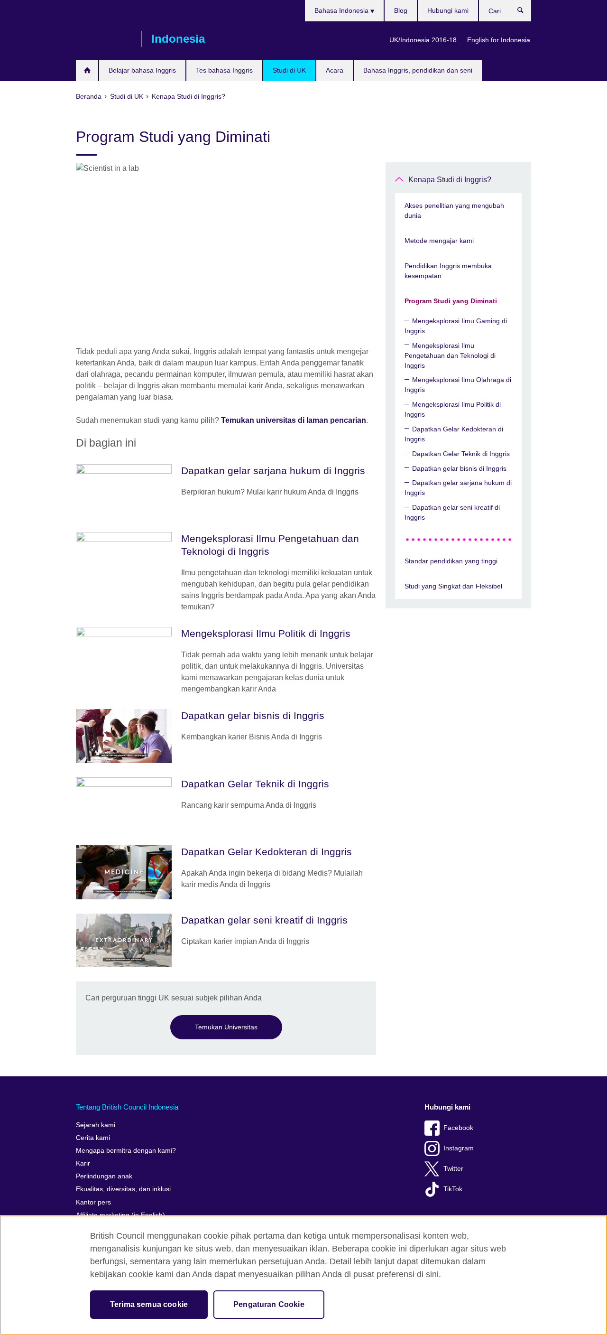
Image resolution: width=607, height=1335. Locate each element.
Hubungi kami (448, 10)
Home (87, 70)
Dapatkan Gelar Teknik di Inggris (461, 453)
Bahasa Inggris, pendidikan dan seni (417, 70)
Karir (83, 1163)
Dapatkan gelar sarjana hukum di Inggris (458, 487)
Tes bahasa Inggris (224, 70)
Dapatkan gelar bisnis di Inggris (459, 468)
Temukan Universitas (226, 1027)
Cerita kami (93, 1137)
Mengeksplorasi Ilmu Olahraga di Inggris (458, 384)
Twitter (453, 1168)
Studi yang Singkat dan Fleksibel (453, 586)
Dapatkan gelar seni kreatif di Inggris (452, 512)
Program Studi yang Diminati (451, 301)
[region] (303, 1275)
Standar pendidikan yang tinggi (451, 561)
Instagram (458, 1148)
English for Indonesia (498, 40)
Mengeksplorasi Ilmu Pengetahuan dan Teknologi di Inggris (450, 355)
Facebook (458, 1127)
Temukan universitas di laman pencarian (293, 420)
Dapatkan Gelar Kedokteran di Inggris (454, 434)
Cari (525, 12)
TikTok (452, 1189)
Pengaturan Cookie (268, 1304)
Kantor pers (93, 1202)
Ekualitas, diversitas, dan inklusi (123, 1189)
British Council (104, 39)
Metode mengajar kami (439, 240)
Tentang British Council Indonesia (127, 1107)
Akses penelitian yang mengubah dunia (454, 210)
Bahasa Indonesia (342, 10)
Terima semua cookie (149, 1304)
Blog (400, 10)
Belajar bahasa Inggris (142, 70)
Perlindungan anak (104, 1176)
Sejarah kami (95, 1125)
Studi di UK (289, 70)
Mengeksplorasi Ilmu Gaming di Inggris (456, 326)
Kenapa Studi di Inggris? (449, 180)
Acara (334, 70)
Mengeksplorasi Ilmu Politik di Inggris (453, 409)
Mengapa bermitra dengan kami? (126, 1150)
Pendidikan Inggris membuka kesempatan (448, 271)
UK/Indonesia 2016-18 (423, 40)
